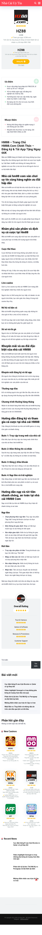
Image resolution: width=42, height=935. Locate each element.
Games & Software (21, 627)
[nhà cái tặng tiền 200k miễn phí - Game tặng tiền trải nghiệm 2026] (12, 3)
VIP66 (31, 816)
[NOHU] (10, 746)
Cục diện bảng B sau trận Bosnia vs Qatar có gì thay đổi (20, 685)
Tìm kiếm (5, 660)
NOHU (10, 748)
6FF (10, 816)
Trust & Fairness (21, 620)
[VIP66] (31, 814)
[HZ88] (31, 781)
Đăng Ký (20, 61)
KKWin (10, 783)
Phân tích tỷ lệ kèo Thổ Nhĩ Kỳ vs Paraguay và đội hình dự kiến (21, 698)
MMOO (31, 748)
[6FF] (10, 814)
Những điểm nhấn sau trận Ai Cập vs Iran (20, 703)
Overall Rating (21, 606)
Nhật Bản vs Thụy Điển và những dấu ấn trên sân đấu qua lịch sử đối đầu (19, 708)
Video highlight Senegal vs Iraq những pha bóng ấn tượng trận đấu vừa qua (21, 691)
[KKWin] (10, 781)
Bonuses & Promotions (21, 634)
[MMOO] (31, 746)
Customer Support (21, 641)
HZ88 (31, 783)
